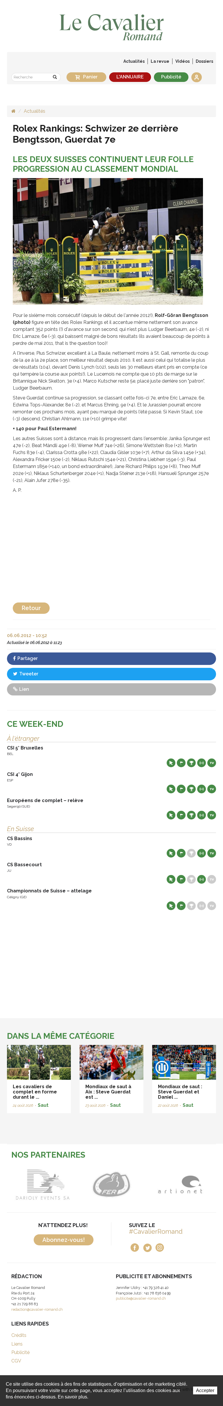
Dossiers (204, 61)
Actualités (134, 61)
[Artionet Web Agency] (149, 1184)
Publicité (171, 77)
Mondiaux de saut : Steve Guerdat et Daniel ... (180, 1092)
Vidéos (182, 61)
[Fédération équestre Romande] (81, 1184)
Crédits (18, 1335)
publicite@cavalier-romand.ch (141, 1298)
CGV (16, 1361)
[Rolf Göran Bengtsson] (108, 241)
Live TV (211, 762)
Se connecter (196, 77)
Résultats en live (201, 762)
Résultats (191, 762)
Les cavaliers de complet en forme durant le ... (35, 1092)
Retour (31, 608)
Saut (43, 1105)
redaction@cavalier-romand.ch (37, 1309)
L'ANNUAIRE (130, 77)
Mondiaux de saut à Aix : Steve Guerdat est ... (108, 1092)
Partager (27, 658)
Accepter (205, 1390)
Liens (17, 1344)
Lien (23, 689)
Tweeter (28, 674)
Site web (171, 762)
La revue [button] (160, 61)
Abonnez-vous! (63, 1239)
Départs (181, 762)
